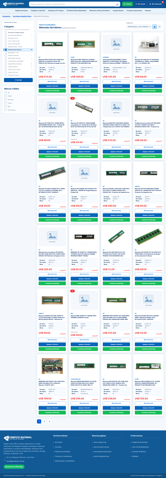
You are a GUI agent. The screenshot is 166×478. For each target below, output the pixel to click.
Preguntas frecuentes (139, 442)
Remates (148, 10)
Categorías (6, 16)
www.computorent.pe (100, 456)
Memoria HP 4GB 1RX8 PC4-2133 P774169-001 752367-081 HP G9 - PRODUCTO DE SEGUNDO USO (114, 254)
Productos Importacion (134, 10)
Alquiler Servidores (21, 10)
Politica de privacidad (61, 452)
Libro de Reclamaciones (139, 447)
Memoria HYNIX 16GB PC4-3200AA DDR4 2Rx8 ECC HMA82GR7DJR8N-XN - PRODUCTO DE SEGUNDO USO (84, 61)
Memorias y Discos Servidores (100, 10)
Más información (52, 81)
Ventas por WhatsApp (14, 467)
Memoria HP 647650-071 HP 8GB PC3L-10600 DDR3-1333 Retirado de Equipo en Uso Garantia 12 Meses (148, 254)
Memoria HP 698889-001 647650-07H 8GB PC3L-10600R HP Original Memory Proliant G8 (84, 190)
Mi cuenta (57, 442)
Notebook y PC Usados (56, 10)
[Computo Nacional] (14, 4)
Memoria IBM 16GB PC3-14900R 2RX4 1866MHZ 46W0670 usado (83, 316)
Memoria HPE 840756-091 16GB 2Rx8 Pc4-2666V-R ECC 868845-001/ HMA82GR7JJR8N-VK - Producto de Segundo (115, 384)
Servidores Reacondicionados (76, 10)
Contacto (57, 447)
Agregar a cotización (52, 86)
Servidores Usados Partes (22, 16)
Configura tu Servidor (38, 10)
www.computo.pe (99, 442)
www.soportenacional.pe (101, 452)
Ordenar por (129, 23)
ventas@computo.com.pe (15, 461)
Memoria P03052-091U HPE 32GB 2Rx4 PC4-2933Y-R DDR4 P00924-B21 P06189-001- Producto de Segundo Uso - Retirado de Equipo (116, 191)
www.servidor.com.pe (100, 447)
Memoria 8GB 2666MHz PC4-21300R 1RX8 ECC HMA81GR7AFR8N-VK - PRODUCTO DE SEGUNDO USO (147, 383)
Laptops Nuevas (118, 10)
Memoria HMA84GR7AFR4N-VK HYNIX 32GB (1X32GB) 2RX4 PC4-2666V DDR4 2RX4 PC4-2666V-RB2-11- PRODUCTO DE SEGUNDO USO (83, 384)
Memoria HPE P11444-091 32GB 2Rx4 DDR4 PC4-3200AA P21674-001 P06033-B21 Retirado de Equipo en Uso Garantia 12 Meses (52, 62)
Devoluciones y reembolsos (64, 461)
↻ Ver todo (18, 80)
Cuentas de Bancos (138, 452)
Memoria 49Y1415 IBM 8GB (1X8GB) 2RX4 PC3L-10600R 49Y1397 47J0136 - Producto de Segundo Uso (148, 190)
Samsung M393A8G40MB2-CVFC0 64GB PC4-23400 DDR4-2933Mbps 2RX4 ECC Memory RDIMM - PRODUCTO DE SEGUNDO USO (116, 62)
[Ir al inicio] (25, 438)
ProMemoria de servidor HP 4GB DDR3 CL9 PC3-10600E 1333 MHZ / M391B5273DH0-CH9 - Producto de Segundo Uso (147, 125)
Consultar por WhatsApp (52, 90)
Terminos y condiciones (62, 456)
